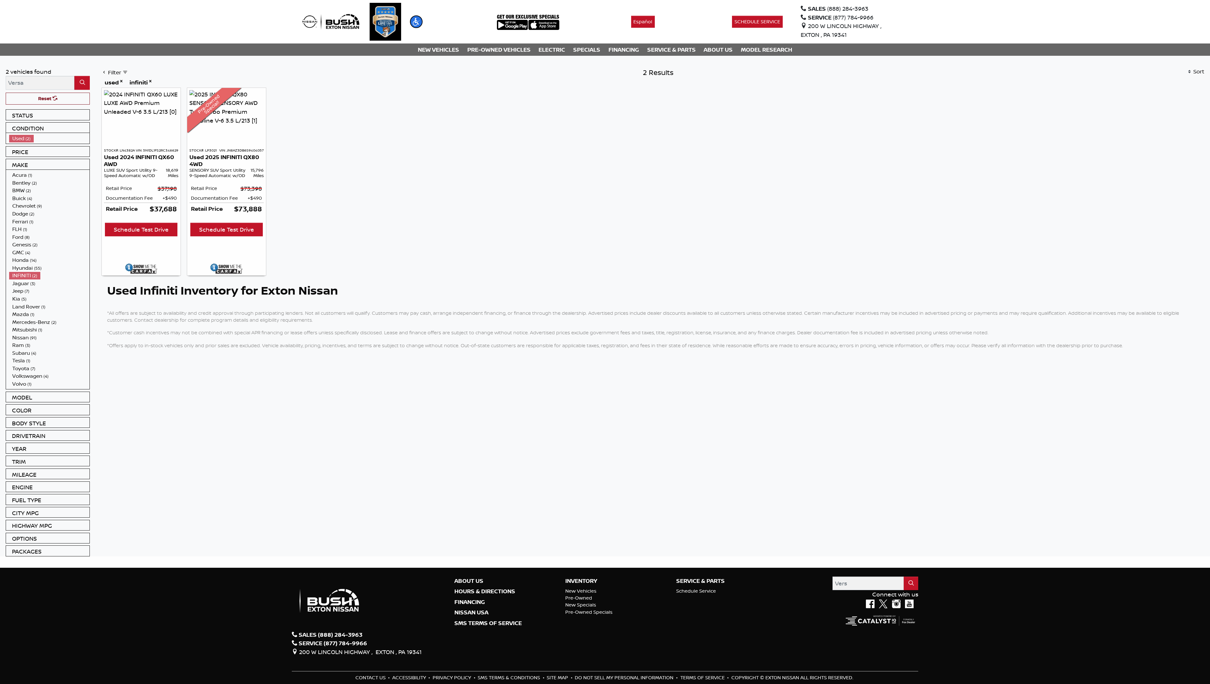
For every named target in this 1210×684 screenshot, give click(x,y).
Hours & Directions (484, 591)
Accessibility (409, 677)
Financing (469, 602)
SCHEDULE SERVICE (757, 21)
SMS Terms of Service (488, 623)
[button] (416, 21)
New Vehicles (580, 591)
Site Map (558, 677)
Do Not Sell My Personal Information (625, 677)
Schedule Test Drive (141, 229)
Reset (45, 98)
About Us (468, 581)
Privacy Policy (452, 677)
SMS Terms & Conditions (509, 677)
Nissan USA (471, 612)
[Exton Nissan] (331, 21)
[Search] (82, 82)
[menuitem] (49, 138)
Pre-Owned (578, 598)
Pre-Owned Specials (589, 612)
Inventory (581, 581)
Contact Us (371, 677)
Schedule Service (696, 591)
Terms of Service (703, 677)
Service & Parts (700, 581)
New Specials (580, 604)
